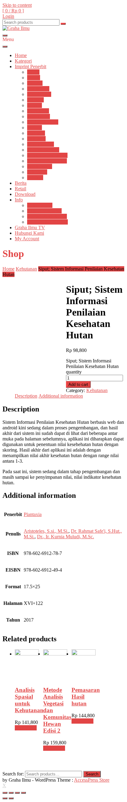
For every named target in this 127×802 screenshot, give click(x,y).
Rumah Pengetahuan (47, 155)
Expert (33, 77)
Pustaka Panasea (43, 149)
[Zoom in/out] (23, 793)
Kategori (23, 61)
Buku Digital (39, 205)
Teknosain (37, 172)
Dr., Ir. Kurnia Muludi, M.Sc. (65, 536)
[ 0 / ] (13, 10)
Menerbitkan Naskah (47, 222)
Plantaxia (36, 133)
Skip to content (17, 5)
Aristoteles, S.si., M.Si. (46, 531)
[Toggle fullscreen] (17, 793)
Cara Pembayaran (44, 210)
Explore (35, 83)
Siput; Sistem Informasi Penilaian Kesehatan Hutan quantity (92, 366)
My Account (27, 238)
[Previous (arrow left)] (4, 798)
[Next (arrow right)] (11, 798)
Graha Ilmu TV (30, 227)
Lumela (34, 105)
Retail (20, 188)
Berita (21, 183)
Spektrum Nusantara (47, 160)
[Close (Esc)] (4, 793)
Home (21, 55)
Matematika (38, 116)
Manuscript (38, 111)
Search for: (13, 773)
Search (92, 774)
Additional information (61, 396)
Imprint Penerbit (30, 66)
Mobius (34, 127)
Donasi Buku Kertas (47, 216)
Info (19, 199)
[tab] (26, 396)
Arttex (33, 72)
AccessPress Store (91, 780)
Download (25, 194)
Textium (35, 177)
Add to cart (78, 384)
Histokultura (39, 94)
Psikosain (36, 138)
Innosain (35, 99)
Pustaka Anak (40, 144)
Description (26, 396)
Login (8, 16)
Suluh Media (39, 166)
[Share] (11, 793)
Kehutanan (26, 268)
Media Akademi (42, 122)
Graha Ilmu (38, 88)
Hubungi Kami (29, 233)
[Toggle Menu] (4, 47)
